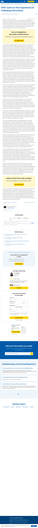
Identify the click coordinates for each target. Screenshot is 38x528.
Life (12, 4)
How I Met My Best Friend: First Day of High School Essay (15, 377)
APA (11, 218)
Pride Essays (32, 406)
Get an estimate (19, 317)
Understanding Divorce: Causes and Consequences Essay (15, 244)
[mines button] (11, 307)
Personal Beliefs (8, 14)
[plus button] (27, 307)
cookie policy (13, 526)
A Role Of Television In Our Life (29, 202)
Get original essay (19, 40)
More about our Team (7, 210)
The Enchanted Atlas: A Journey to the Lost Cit (10, 203)
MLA (14, 218)
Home (2, 4)
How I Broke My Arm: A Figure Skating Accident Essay (14, 384)
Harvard (19, 218)
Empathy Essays (18, 406)
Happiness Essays (25, 406)
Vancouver (25, 218)
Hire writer (19, 287)
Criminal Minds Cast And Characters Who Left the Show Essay (16, 234)
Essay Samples (7, 4)
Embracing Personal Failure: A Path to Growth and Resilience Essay (17, 368)
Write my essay (19, 263)
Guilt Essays (12, 406)
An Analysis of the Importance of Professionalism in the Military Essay (17, 240)
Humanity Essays (6, 406)
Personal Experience (17, 4)
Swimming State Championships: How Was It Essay (14, 237)
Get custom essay (19, 184)
